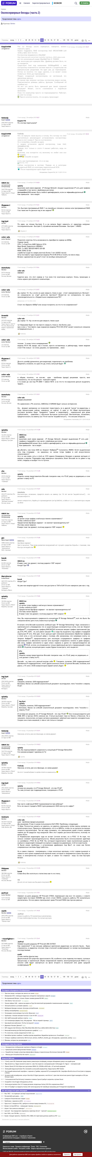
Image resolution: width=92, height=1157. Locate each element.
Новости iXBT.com (8, 1058)
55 (48, 40)
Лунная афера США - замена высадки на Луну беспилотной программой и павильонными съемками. (37, 1003)
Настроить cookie (24, 1148)
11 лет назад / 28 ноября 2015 (29, 339)
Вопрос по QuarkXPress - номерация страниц (18, 1106)
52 (38, 40)
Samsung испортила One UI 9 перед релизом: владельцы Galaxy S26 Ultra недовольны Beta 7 (34, 1084)
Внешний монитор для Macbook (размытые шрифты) (21, 1030)
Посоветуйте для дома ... (12, 1096)
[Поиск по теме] (85, 40)
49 (29, 40)
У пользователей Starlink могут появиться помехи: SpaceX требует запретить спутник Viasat (34, 1079)
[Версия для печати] (82, 40)
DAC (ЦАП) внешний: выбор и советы (16, 1018)
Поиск (33, 1146)
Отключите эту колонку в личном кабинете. (16, 1119)
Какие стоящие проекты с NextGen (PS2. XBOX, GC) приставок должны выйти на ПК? (30, 1116)
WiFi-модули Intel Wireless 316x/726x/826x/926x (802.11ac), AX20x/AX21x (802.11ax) (30, 1028)
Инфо (87, 117)
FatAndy (23, 334)
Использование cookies (10, 1148)
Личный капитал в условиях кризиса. (16, 1006)
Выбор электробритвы (12, 1010)
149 (64, 40)
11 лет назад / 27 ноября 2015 (28, 182)
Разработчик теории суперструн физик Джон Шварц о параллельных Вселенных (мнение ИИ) (35, 1052)
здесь (19, 19)
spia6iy (23, 757)
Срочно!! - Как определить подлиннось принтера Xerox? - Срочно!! (25, 1111)
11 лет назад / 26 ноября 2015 (78, 47)
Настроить (77, 1154)
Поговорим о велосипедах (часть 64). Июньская (20, 1013)
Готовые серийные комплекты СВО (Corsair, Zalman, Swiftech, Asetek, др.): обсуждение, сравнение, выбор (38, 1038)
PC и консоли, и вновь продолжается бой (18, 1033)
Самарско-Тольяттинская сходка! (14, 1098)
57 (54, 40)
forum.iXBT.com (45, 1151)
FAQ (37, 1146)
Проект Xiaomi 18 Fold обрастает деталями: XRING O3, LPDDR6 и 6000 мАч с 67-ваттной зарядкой (35, 1066)
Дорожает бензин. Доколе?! (13, 1025)
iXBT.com (6, 1151)
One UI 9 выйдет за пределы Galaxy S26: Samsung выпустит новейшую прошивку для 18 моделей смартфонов (40, 1087)
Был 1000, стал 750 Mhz (11, 1113)
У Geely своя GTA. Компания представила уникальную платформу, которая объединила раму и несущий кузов (40, 1061)
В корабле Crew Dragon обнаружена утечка (19, 1082)
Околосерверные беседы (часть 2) (20, 12)
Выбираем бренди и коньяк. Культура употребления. (21, 1008)
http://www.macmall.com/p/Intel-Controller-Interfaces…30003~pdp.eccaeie (41, 57)
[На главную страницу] (9, 3)
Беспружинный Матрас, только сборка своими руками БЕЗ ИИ (24, 998)
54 (45, 40)
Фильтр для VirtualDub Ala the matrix (17, 1054)
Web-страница (6, 550)
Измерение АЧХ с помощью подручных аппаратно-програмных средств (27, 996)
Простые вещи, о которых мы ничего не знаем (19, 993)
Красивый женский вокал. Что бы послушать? (19, 1023)
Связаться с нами (8, 1146)
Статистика (43, 1146)
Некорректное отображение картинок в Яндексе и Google (23, 1047)
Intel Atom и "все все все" (13, 1001)
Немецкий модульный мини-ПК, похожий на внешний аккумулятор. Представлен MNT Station (34, 1069)
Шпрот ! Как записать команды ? (14, 1108)
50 (32, 40)
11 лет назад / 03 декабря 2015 (29, 696)
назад (12, 40)
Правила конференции (22, 1146)
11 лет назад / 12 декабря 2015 (28, 892)
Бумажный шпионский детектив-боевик (18, 1049)
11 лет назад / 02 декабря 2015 (29, 430)
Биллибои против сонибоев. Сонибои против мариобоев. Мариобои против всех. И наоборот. (34, 1035)
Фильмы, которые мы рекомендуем (16, 1040)
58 (58, 40)
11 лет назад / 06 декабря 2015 (29, 816)
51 (35, 40)
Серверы (3, 9)
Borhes (13, 23)
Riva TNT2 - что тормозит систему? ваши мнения (19, 1093)
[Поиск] (76, 3)
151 (72, 40)
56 (51, 40)
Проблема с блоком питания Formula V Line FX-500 (21, 1015)
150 (68, 40)
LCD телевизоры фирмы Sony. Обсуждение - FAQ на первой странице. (27, 1020)
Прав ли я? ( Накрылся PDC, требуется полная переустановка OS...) (25, 1103)
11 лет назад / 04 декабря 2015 (29, 801)
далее (76, 40)
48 (26, 40)
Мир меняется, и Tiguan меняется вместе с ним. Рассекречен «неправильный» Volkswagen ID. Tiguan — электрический (42, 1064)
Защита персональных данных (41, 1148)
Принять (67, 1154)
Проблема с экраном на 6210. (13, 1101)
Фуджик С (24, 231)
